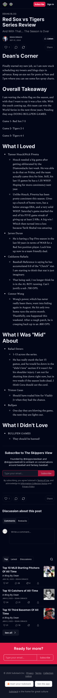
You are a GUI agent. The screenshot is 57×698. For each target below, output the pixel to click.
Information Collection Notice (34, 483)
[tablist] (15, 521)
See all (8, 632)
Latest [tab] (14, 559)
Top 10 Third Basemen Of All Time (20, 611)
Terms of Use (43, 480)
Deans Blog (9, 13)
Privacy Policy (28, 486)
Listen (50, 38)
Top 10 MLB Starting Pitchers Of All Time (21, 569)
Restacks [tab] (22, 520)
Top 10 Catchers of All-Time (20, 590)
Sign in (50, 4)
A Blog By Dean (10, 575)
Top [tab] (6, 559)
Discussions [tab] (25, 559)
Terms (38, 673)
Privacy (29, 673)
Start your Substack (20, 683)
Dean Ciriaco (16, 37)
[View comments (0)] (16, 47)
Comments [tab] (9, 520)
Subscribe (39, 4)
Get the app (43, 683)
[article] (28, 575)
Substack (13, 691)
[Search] (51, 559)
